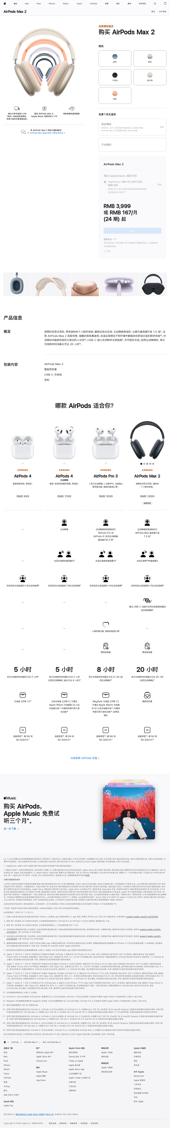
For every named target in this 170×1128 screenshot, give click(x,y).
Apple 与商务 (107, 1053)
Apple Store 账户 (44, 1057)
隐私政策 (52, 1123)
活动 (135, 1097)
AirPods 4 (23, 476)
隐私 (135, 1061)
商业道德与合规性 (141, 1093)
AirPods (15, 1042)
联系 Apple (138, 1102)
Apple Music (42, 1072)
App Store (41, 1080)
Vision (6, 1074)
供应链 (136, 1065)
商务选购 (105, 1057)
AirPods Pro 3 (106, 476)
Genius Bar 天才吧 (77, 1057)
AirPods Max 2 (15, 11)
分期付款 (72, 1082)
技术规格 (162, 12)
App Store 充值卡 (11, 1095)
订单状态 (72, 1086)
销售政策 (73, 1123)
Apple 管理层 (139, 1080)
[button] (155, 3)
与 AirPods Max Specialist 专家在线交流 (46, 133)
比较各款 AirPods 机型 (84, 758)
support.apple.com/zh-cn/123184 (142, 917)
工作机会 (137, 1084)
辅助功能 (137, 1053)
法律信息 (84, 1123)
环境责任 (137, 1057)
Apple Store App (76, 1069)
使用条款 (63, 1123)
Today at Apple (76, 1061)
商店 (5, 1053)
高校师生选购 (106, 1072)
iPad (6, 1061)
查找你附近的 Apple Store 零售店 (30, 1114)
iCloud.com (41, 1061)
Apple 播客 (41, 1076)
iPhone (7, 1065)
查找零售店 (73, 1053)
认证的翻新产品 (75, 1074)
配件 (5, 1091)
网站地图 (94, 1123)
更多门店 (50, 1114)
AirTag (7, 1086)
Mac (6, 1057)
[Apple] (5, 1041)
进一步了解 (11, 828)
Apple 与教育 (107, 1068)
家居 (5, 1082)
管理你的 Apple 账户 (45, 1053)
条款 (87, 875)
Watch (7, 1069)
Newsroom (139, 1076)
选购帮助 (72, 1091)
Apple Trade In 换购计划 (79, 1078)
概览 (153, 12)
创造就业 (137, 1089)
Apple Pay (8, 1106)
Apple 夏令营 (74, 1065)
